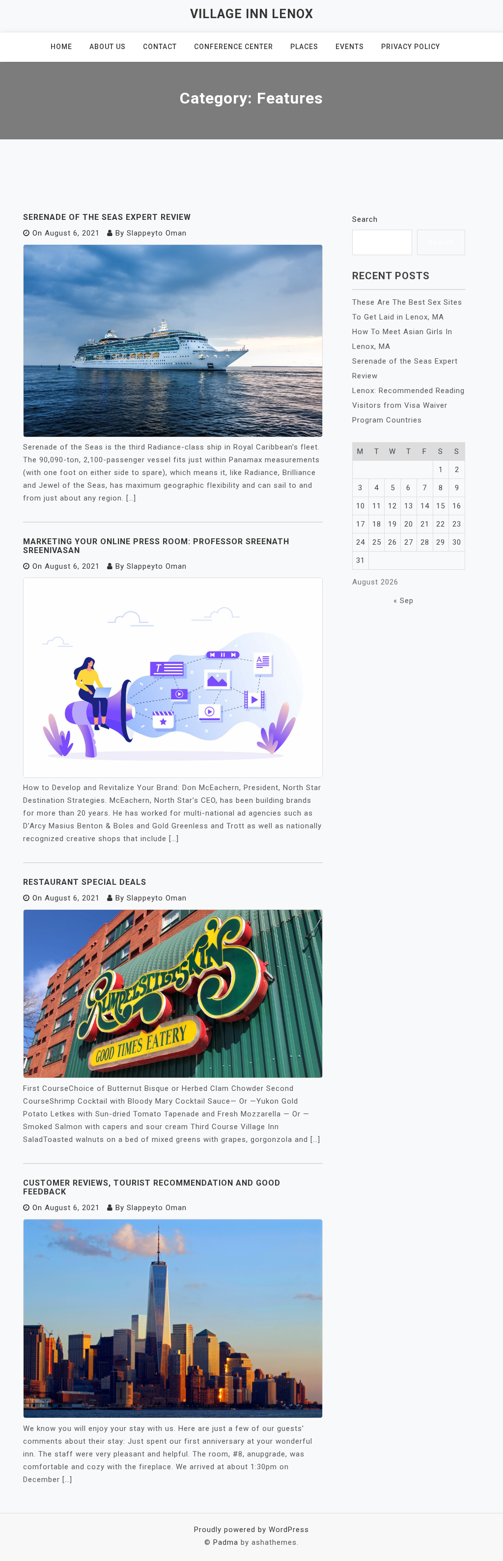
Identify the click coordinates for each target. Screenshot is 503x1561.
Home (61, 47)
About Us (107, 47)
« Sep (403, 600)
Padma (225, 1542)
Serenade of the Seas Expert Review (107, 217)
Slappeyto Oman (157, 233)
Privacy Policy (410, 47)
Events (349, 47)
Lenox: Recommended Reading (408, 390)
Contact (160, 47)
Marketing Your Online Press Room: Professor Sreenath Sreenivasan (156, 546)
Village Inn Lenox (251, 14)
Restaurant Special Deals (84, 882)
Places (304, 47)
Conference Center (233, 47)
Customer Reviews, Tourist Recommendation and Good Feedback (151, 1187)
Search (365, 219)
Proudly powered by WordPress (251, 1529)
